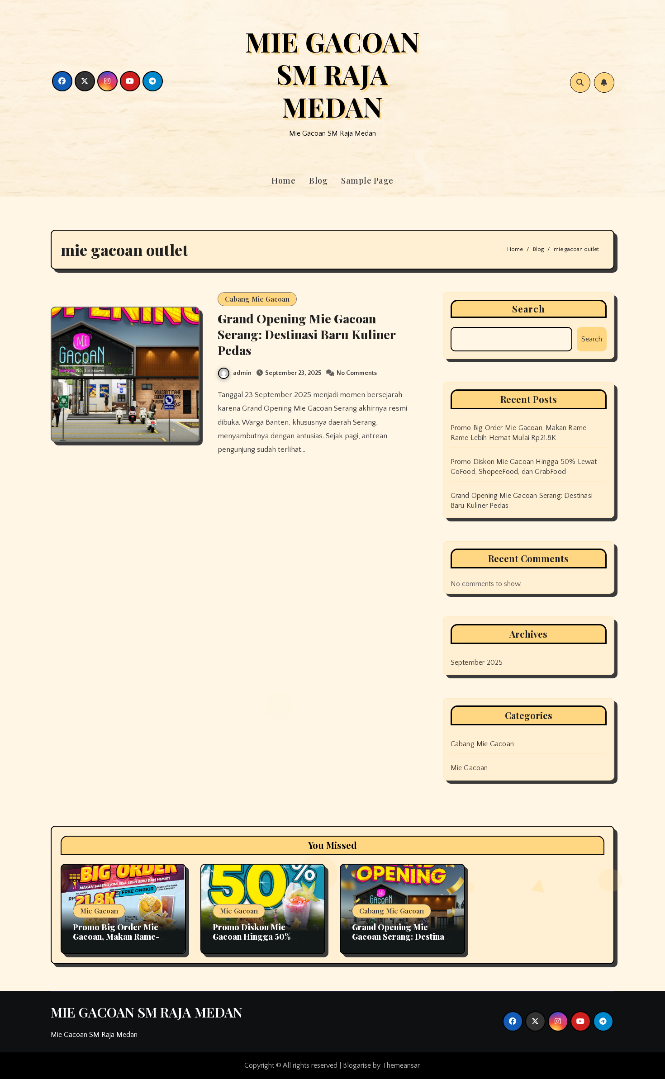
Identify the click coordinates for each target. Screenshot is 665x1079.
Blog (318, 180)
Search (529, 309)
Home (283, 180)
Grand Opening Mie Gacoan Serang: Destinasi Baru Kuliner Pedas (306, 334)
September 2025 (477, 662)
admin (242, 373)
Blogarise (357, 1065)
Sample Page (367, 180)
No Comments (357, 373)
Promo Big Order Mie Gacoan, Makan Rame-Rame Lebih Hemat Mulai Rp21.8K (121, 942)
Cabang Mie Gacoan (257, 298)
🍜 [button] (9, 1070)
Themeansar (400, 1065)
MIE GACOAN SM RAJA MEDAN (332, 73)
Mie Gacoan (469, 768)
